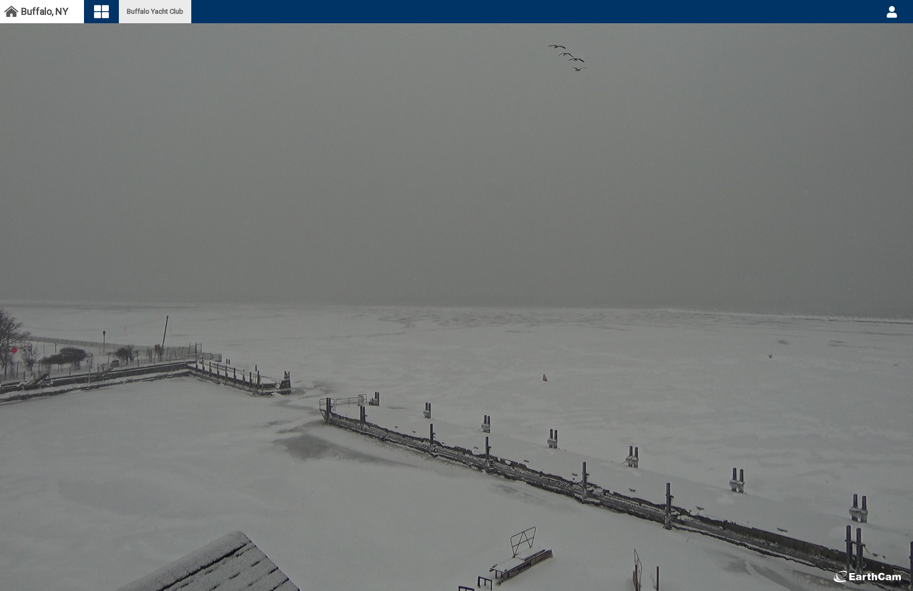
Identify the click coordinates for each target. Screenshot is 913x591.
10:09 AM (492, 565)
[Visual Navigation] (102, 12)
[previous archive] (430, 578)
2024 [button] (428, 565)
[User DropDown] (892, 12)
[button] (10, 575)
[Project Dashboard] (11, 12)
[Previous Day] (411, 578)
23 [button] (412, 565)
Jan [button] (400, 565)
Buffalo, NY (44, 11)
